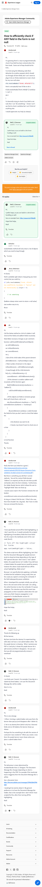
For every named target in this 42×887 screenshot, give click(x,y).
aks (9, 325)
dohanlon (11, 243)
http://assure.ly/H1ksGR (26, 136)
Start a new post (17, 189)
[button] (10, 46)
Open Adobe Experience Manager (19, 22)
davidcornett (12, 50)
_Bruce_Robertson (13, 268)
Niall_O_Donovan (15, 122)
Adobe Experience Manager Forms (11, 9)
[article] (21, 220)
